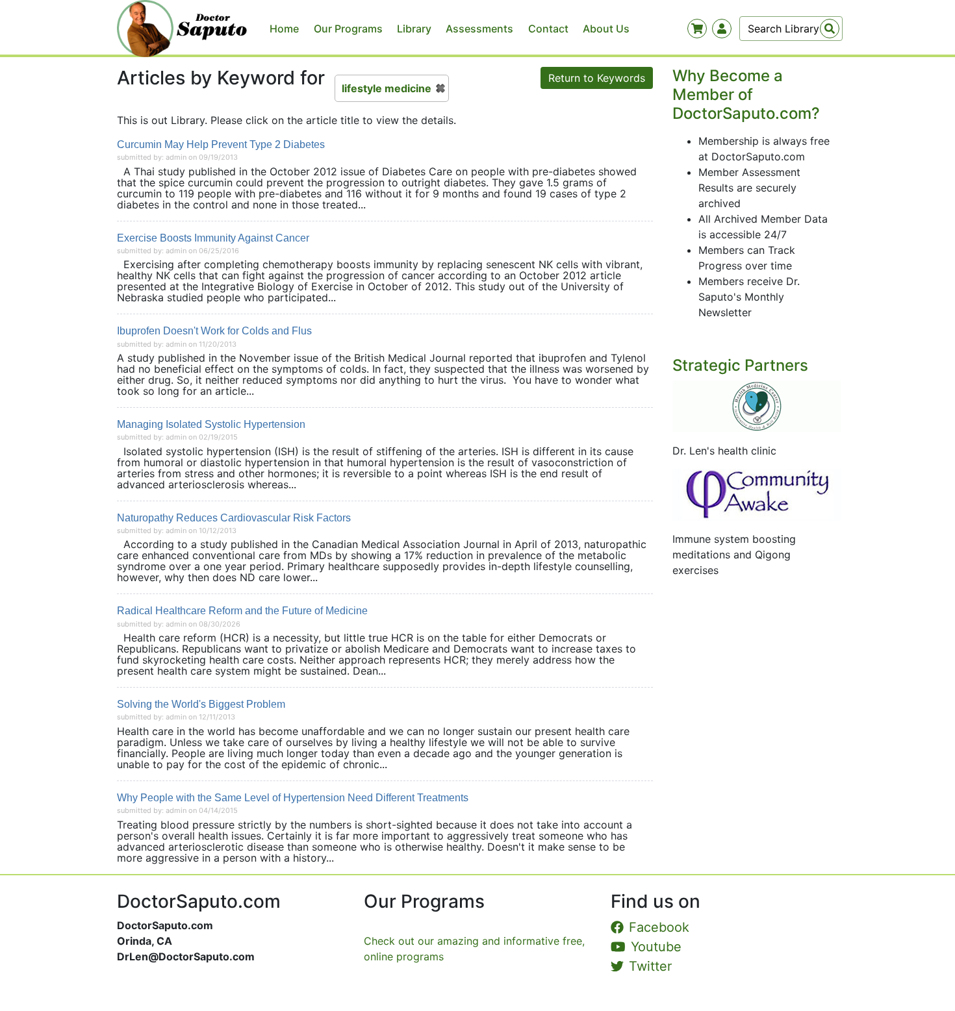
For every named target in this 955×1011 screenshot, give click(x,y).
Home (284, 28)
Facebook (659, 927)
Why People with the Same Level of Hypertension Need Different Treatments (292, 797)
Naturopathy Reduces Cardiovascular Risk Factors (234, 517)
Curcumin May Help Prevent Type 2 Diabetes (221, 144)
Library (414, 28)
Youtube (656, 947)
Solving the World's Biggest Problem (201, 704)
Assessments (479, 28)
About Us (606, 28)
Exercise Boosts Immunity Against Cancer (213, 237)
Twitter (650, 966)
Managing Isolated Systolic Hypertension (211, 424)
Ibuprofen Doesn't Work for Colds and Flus (214, 330)
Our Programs (348, 28)
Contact (548, 28)
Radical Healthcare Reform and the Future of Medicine (242, 610)
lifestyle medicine (386, 88)
